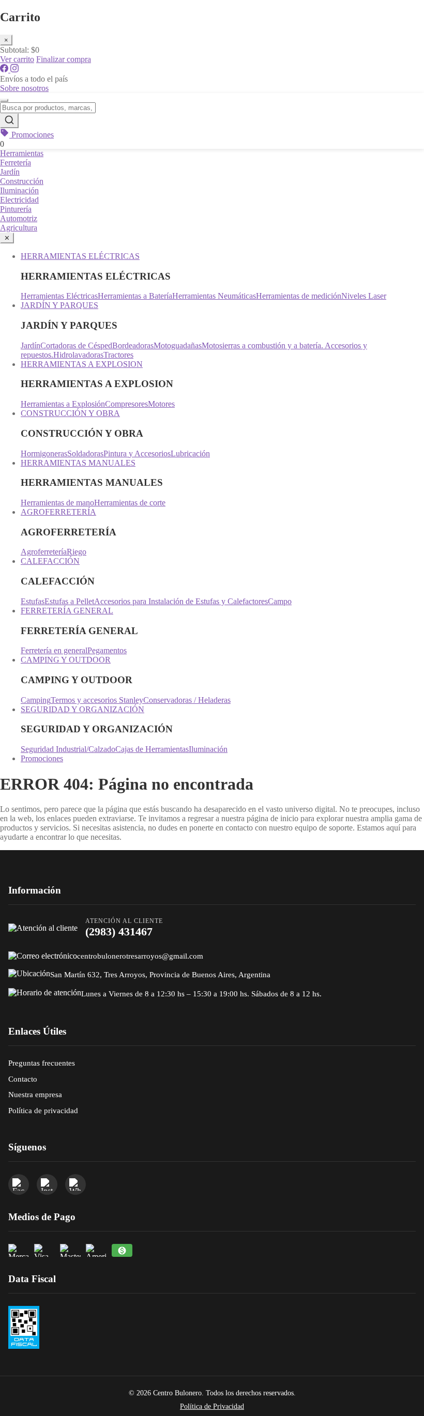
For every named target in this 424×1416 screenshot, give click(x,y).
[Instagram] (14, 69)
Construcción (21, 181)
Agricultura (18, 227)
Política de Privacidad (212, 1406)
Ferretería (15, 162)
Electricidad (19, 199)
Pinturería (16, 209)
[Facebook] (5, 69)
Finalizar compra (63, 59)
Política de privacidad (43, 1110)
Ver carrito (17, 59)
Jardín (10, 171)
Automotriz (18, 218)
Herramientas (21, 153)
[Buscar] (9, 120)
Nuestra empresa (35, 1094)
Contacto (22, 1078)
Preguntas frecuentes (41, 1062)
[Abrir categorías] (4, 100)
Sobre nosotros (24, 88)
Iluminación (19, 190)
